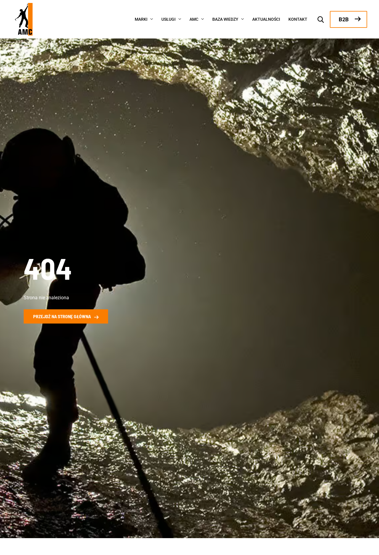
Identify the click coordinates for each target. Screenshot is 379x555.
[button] (150, 18)
